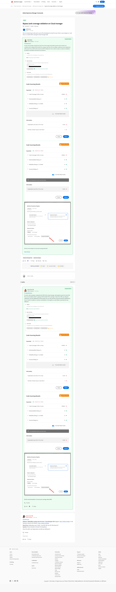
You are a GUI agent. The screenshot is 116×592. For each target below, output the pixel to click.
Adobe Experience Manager (26, 6)
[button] (99, 6)
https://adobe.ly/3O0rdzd (43, 523)
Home (12, 6)
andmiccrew (28, 29)
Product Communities (17, 6)
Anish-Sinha (29, 40)
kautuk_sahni (28, 515)
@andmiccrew (28, 43)
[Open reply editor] (48, 275)
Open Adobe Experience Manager (85, 13)
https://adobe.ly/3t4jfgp (65, 521)
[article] (47, 398)
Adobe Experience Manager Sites (38, 6)
